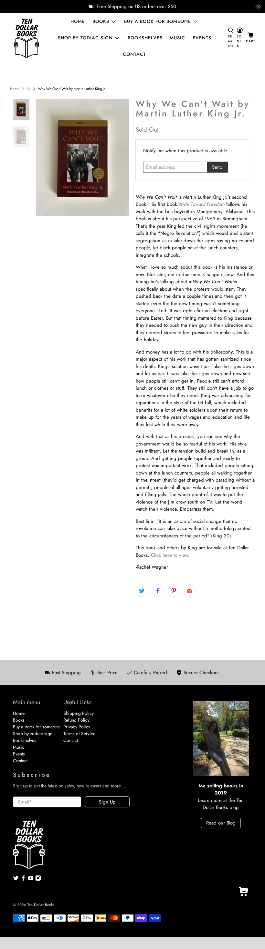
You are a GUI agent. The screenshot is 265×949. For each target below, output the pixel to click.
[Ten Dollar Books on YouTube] (31, 879)
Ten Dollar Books (40, 904)
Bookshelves (145, 38)
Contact (134, 54)
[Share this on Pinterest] (174, 590)
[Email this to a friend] (190, 590)
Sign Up (107, 801)
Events (202, 38)
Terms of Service (79, 733)
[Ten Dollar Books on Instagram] (38, 879)
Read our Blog (221, 822)
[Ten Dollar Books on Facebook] (23, 879)
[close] (258, 7)
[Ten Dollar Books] (26, 38)
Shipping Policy (78, 713)
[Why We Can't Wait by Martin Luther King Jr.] (82, 157)
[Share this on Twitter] (142, 590)
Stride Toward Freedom (201, 204)
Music (177, 38)
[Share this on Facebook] (158, 590)
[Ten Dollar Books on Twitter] (16, 879)
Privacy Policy (76, 727)
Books (100, 21)
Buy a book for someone (157, 21)
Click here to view (169, 555)
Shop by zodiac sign (85, 38)
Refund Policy (76, 720)
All (28, 89)
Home (77, 21)
